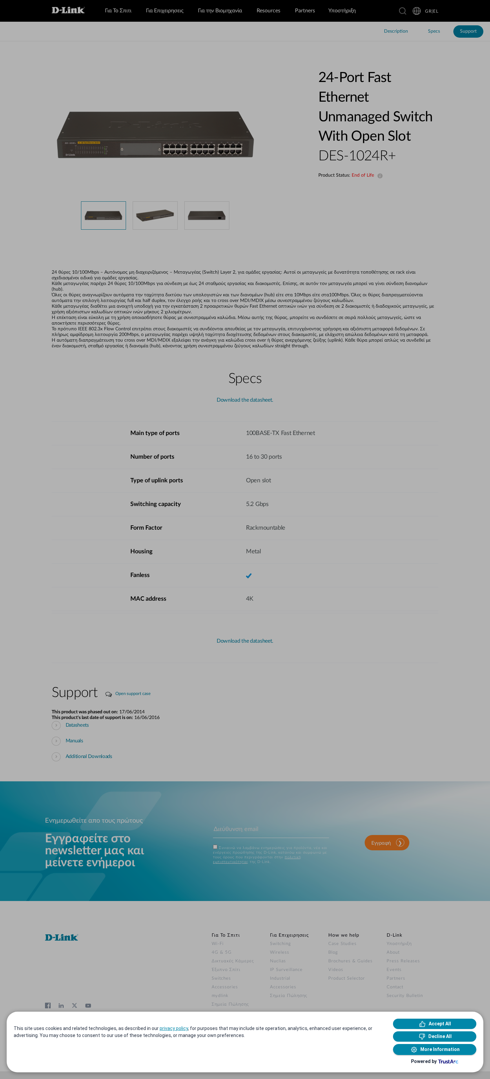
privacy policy (174, 1028)
